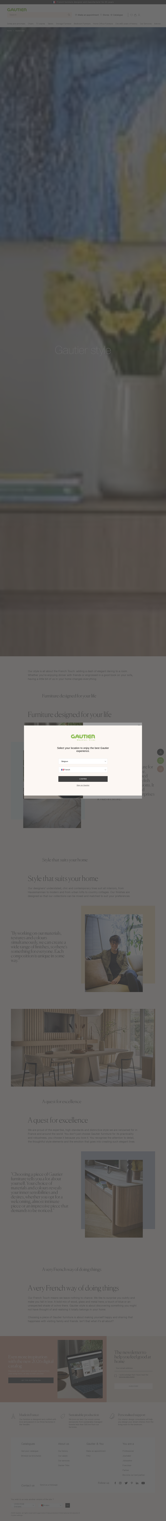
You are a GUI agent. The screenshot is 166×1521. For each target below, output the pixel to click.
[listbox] (83, 761)
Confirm (83, 779)
